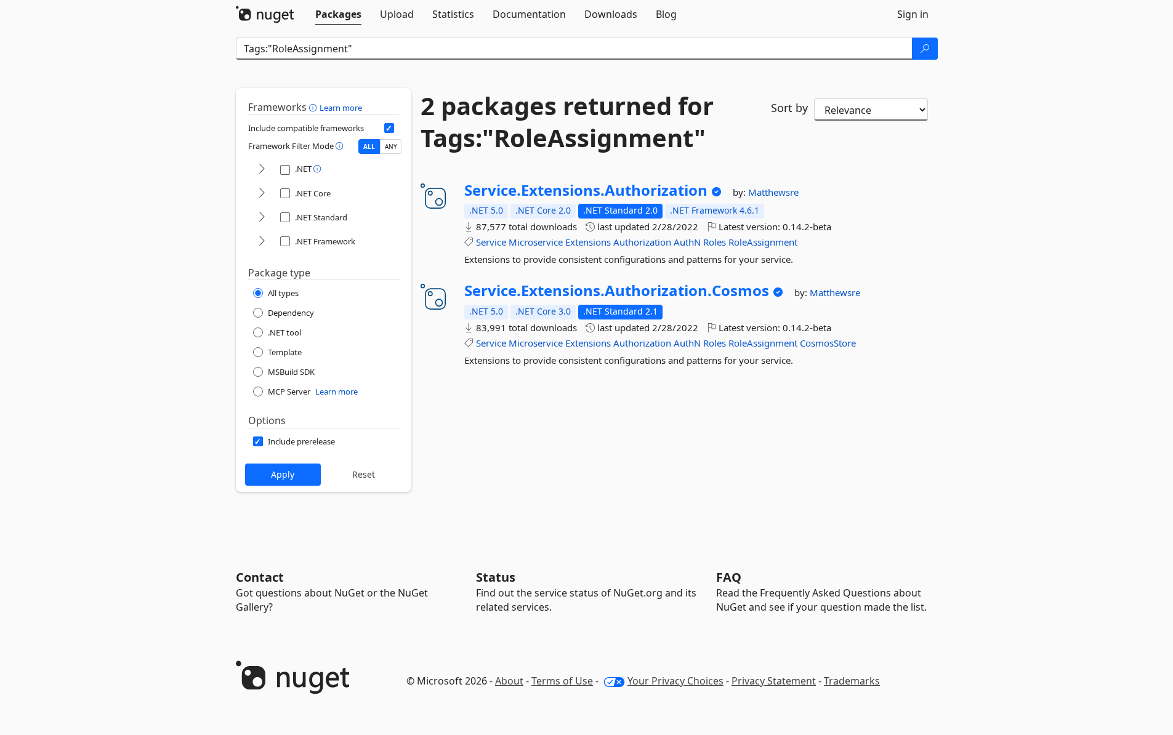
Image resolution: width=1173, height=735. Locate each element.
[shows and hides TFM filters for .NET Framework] (261, 242)
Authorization (642, 242)
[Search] (925, 49)
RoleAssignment (762, 242)
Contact (260, 577)
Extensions (588, 242)
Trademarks (852, 681)
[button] (314, 107)
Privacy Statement (774, 681)
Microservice (536, 242)
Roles (714, 242)
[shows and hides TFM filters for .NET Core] (261, 194)
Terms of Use (562, 681)
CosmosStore (828, 343)
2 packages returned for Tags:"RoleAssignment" (567, 122)
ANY (391, 146)
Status (495, 577)
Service (491, 242)
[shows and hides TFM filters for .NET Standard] (261, 218)
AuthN (687, 242)
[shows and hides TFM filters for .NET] (261, 170)
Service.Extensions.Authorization (585, 190)
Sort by (789, 107)
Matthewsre (773, 192)
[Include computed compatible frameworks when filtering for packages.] (389, 128)
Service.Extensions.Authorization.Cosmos (616, 290)
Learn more (341, 107)
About (509, 681)
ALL (369, 146)
